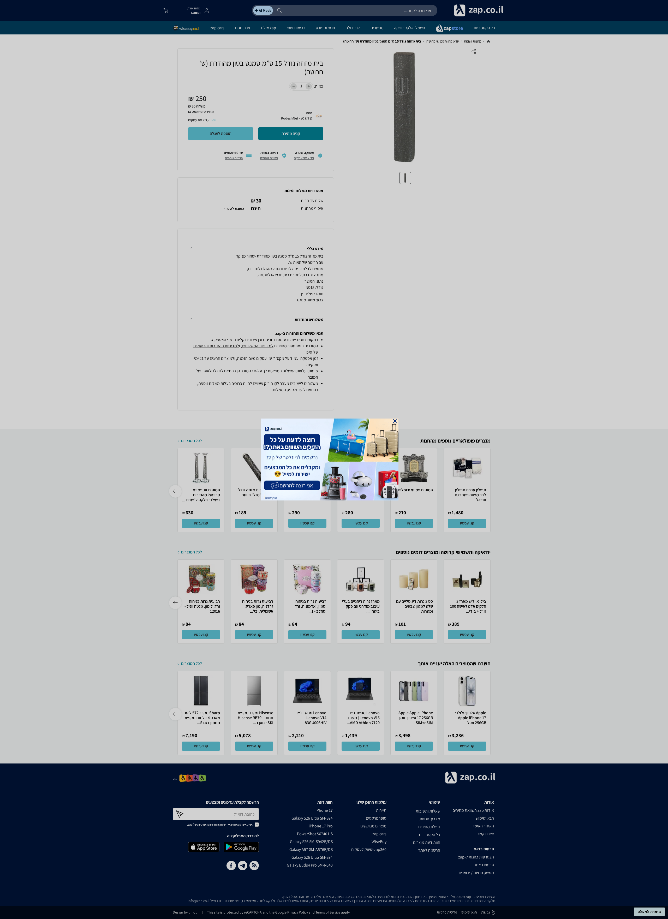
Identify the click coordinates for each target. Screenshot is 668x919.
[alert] (334, 459)
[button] (395, 421)
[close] (395, 421)
